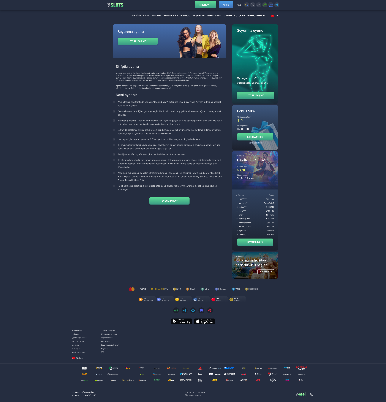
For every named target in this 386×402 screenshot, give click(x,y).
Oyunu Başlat (138, 41)
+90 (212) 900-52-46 (85, 395)
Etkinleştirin (255, 137)
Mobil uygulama (78, 352)
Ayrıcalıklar (105, 341)
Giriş (226, 4)
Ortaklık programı (108, 330)
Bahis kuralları (78, 341)
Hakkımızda (77, 330)
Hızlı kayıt (205, 4)
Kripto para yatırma (109, 334)
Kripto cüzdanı (107, 338)
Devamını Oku (255, 242)
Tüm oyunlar (77, 348)
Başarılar (104, 348)
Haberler (75, 334)
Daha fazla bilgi (255, 143)
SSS (102, 352)
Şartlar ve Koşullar (79, 338)
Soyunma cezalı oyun (110, 345)
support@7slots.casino (84, 392)
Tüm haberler (266, 272)
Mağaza (75, 345)
